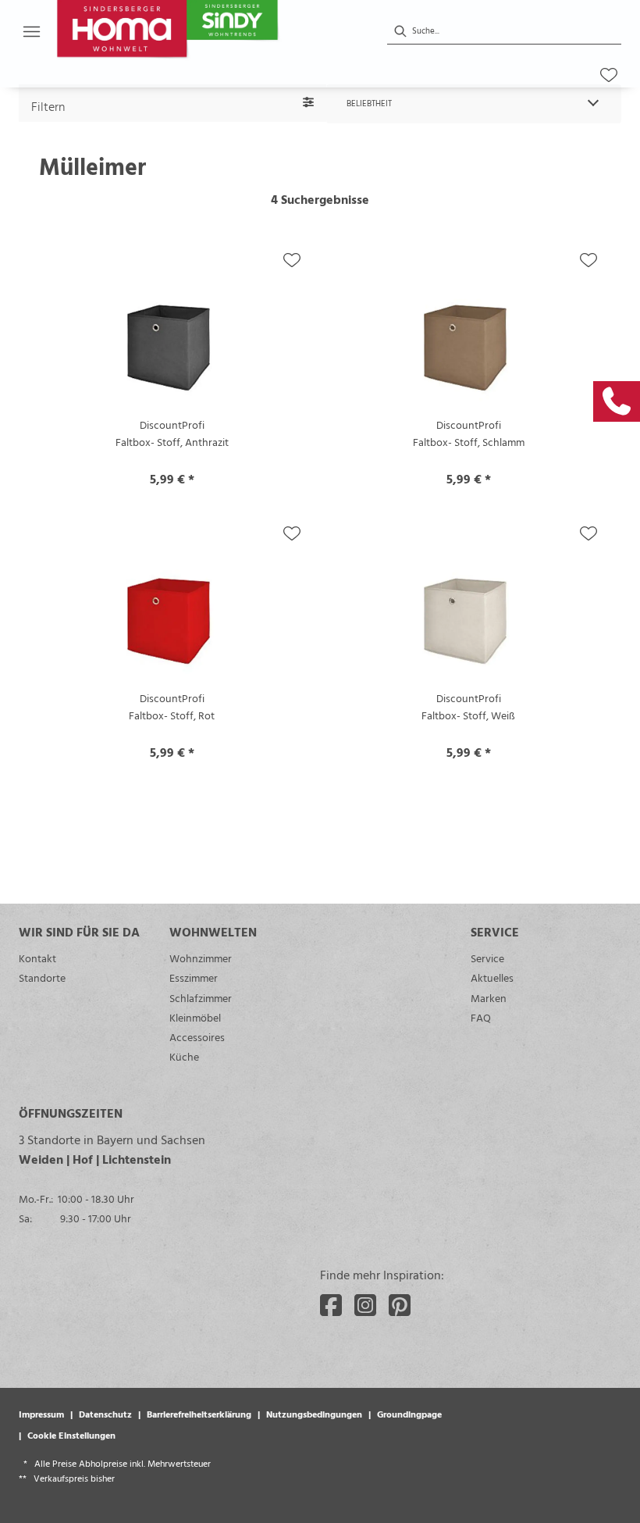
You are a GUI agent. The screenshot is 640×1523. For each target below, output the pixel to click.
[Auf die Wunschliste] (291, 260)
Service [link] (487, 958)
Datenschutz (105, 1414)
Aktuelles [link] (492, 977)
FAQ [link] (481, 1017)
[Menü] (31, 31)
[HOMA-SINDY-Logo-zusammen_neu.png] (204, 31)
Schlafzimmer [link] (200, 998)
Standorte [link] (42, 977)
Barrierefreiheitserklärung (199, 1414)
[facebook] (331, 1305)
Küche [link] (184, 1056)
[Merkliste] (608, 74)
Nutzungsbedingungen (314, 1414)
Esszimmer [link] (193, 977)
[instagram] (365, 1305)
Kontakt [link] (37, 958)
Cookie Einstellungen (71, 1435)
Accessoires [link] (197, 1037)
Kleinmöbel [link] (195, 1017)
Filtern (48, 106)
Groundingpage (409, 1414)
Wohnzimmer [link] (200, 958)
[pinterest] (400, 1305)
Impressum (41, 1414)
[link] (616, 401)
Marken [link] (489, 998)
